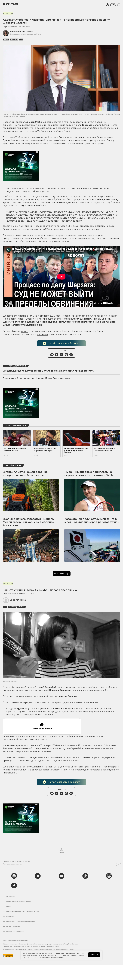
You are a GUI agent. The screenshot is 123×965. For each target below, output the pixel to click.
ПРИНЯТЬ (94, 955)
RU (113, 5)
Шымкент (21, 607)
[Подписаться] (118, 864)
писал (24, 331)
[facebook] (14, 885)
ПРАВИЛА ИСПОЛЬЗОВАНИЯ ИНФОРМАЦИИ (20, 921)
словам (10, 137)
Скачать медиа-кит (13, 926)
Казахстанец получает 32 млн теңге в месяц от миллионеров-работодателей (91, 520)
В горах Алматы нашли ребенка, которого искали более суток (25, 473)
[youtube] (61, 876)
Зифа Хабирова (18, 600)
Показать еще (61, 574)
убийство (12, 607)
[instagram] (14, 876)
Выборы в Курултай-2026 (15, 931)
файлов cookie (58, 957)
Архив (8, 906)
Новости (8, 13)
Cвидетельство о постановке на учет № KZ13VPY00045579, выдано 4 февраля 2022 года (31, 946)
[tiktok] (85, 876)
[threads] (109, 876)
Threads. (49, 714)
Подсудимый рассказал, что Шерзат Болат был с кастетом (36, 378)
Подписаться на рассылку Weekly (17, 861)
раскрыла (42, 334)
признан (40, 766)
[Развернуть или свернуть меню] (118, 4)
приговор (14, 39)
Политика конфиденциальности (18, 901)
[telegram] (38, 876)
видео (6, 39)
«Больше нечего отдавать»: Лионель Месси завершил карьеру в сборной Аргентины (28, 522)
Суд (21, 39)
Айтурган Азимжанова (21, 32)
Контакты (10, 916)
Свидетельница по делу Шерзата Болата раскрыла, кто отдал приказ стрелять (48, 371)
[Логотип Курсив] (10, 4)
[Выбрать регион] (107, 4)
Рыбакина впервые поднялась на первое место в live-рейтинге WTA (88, 473)
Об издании (10, 896)
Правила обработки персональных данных (22, 911)
